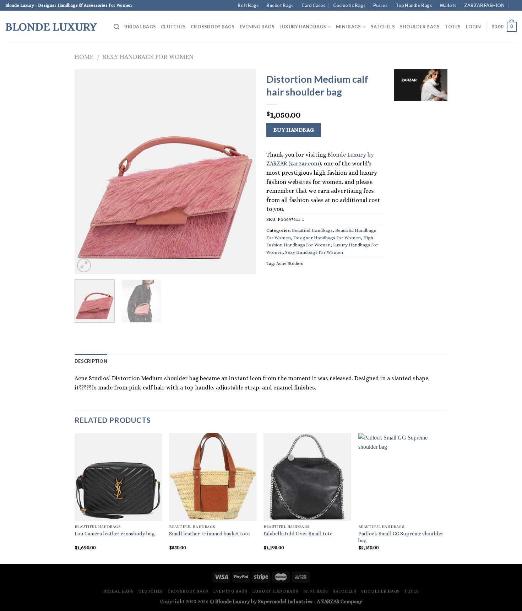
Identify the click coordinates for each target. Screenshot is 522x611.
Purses (380, 5)
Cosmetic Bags (349, 5)
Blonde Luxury (51, 26)
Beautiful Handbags (312, 230)
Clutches (173, 26)
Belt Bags (248, 5)
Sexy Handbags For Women (148, 56)
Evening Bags (257, 26)
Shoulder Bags (420, 26)
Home (84, 56)
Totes (453, 26)
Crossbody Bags (213, 26)
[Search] (116, 27)
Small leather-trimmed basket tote (209, 533)
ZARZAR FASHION (484, 5)
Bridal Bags (140, 26)
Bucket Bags (279, 5)
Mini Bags (348, 26)
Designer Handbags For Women (327, 237)
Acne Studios (289, 263)
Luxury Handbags (302, 26)
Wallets (448, 5)
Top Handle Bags (414, 5)
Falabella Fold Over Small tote (297, 533)
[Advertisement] (420, 214)
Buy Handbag (293, 130)
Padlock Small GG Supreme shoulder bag (401, 537)
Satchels (383, 26)
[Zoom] (84, 265)
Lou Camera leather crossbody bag (115, 533)
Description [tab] (91, 361)
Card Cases (313, 5)
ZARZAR (330, 601)
